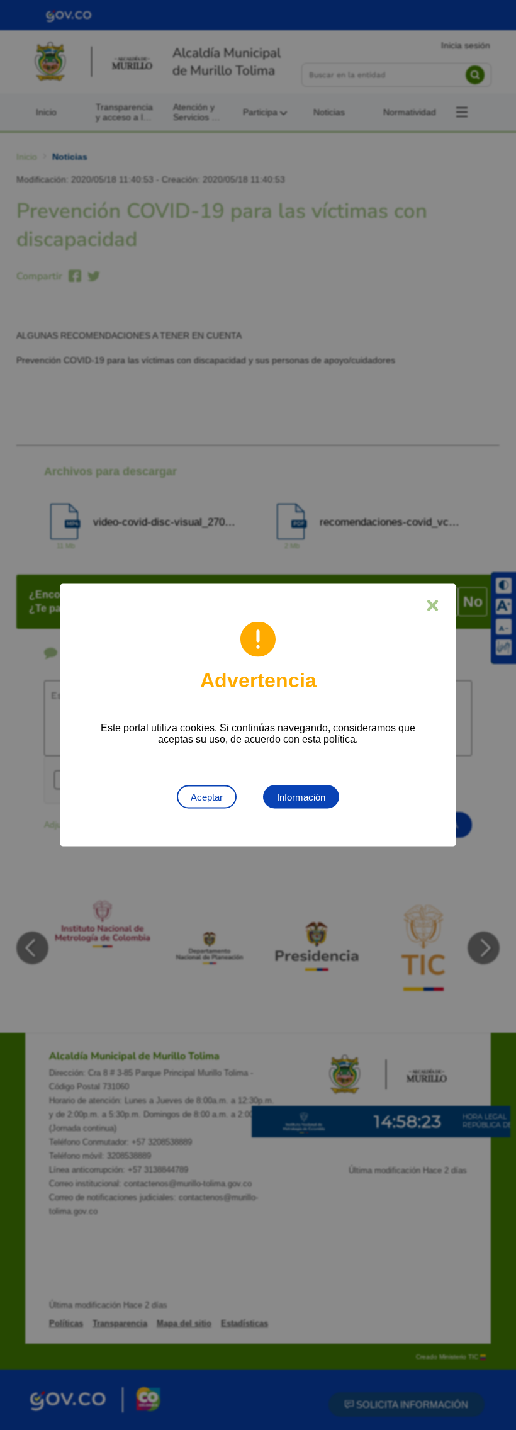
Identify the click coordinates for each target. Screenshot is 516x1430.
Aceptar (207, 797)
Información (301, 797)
